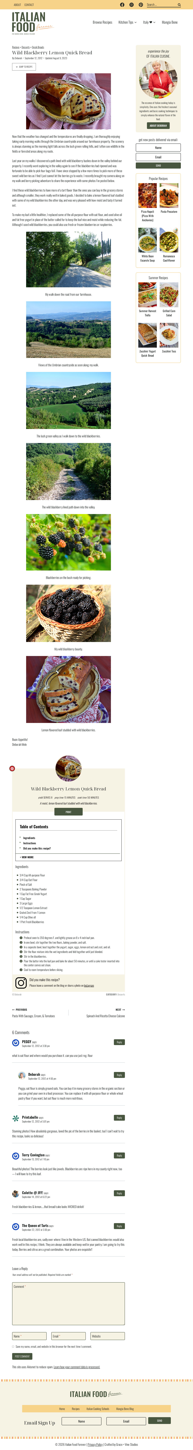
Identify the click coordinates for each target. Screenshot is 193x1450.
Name (17, 1336)
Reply (119, 1042)
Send (158, 165)
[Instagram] (131, 4)
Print (68, 812)
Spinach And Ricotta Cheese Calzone (105, 1013)
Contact (29, 5)
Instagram (89, 985)
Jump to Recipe (25, 66)
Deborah (18, 58)
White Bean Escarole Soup (147, 258)
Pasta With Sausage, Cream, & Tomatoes (33, 1013)
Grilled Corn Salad (169, 313)
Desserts (26, 47)
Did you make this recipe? (37, 848)
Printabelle (30, 1117)
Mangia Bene (170, 22)
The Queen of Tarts (35, 1225)
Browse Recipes (102, 22)
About (17, 5)
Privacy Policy (95, 1444)
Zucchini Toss (169, 351)
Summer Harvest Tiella (147, 313)
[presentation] (147, 195)
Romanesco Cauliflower (169, 258)
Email (56, 1336)
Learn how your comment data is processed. (77, 1367)
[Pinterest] (141, 4)
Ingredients (29, 838)
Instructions (29, 843)
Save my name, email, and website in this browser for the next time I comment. (54, 1346)
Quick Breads (38, 47)
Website (96, 1336)
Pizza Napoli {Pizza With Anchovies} (147, 215)
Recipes (15, 47)
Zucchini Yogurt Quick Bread (147, 353)
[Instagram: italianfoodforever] (22, 983)
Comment (20, 1286)
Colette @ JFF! (32, 1192)
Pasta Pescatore (169, 211)
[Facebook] (122, 4)
